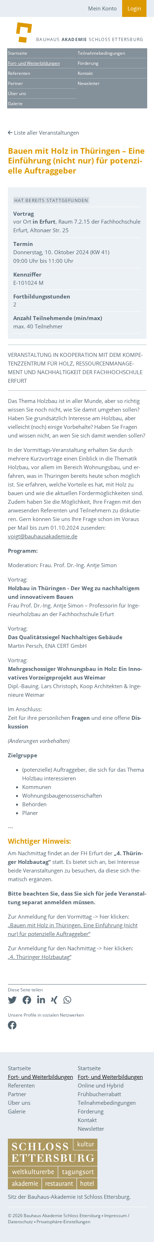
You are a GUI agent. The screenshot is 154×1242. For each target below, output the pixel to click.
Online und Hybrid (101, 1085)
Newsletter (89, 83)
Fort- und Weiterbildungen (34, 63)
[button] (12, 1000)
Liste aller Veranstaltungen (46, 132)
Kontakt (85, 73)
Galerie (15, 103)
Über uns (17, 93)
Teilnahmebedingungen (101, 53)
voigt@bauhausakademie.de (42, 536)
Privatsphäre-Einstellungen (63, 1222)
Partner (15, 83)
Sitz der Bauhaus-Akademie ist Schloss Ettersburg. (69, 1196)
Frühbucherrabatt (99, 1094)
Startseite (17, 53)
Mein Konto (102, 8)
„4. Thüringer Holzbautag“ (39, 956)
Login (134, 8)
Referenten (19, 73)
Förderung (88, 63)
